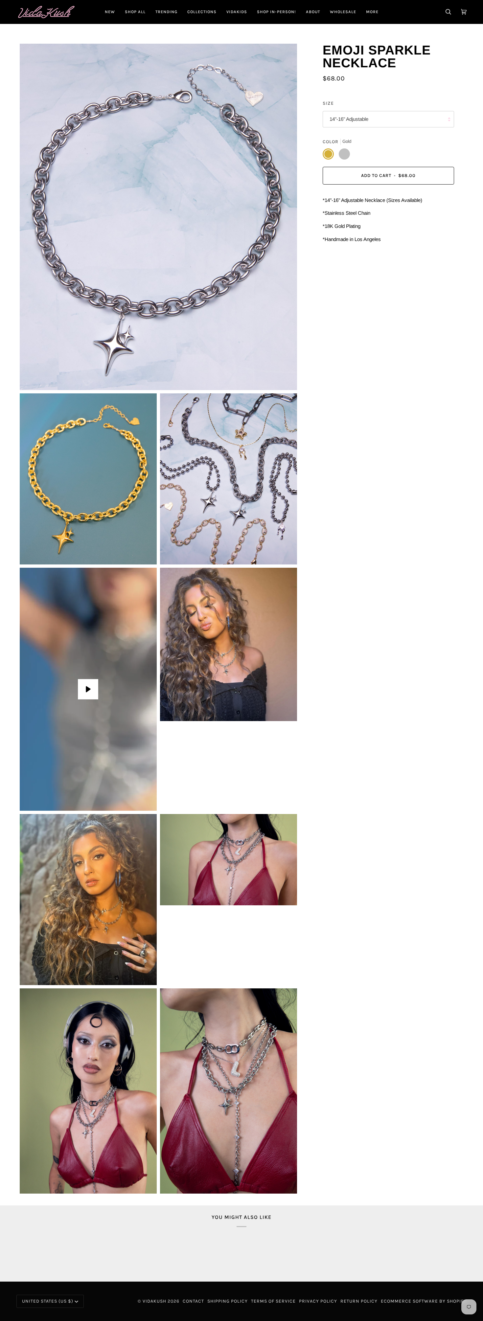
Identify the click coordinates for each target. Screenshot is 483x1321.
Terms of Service (273, 1301)
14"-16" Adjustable (349, 119)
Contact (193, 1301)
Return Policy (359, 1301)
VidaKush (154, 1301)
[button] (135, 12)
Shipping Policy (227, 1301)
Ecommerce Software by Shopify (424, 1301)
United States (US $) (47, 1301)
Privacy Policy (318, 1301)
